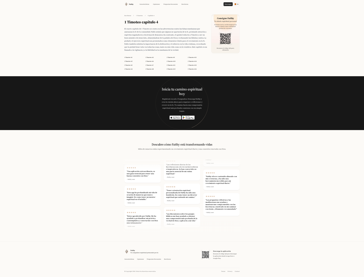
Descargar (228, 4)
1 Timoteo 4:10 (171, 61)
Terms (223, 271)
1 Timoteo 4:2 (128, 61)
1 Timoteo (139, 15)
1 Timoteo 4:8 (150, 69)
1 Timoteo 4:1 (128, 57)
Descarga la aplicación (222, 251)
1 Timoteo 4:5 (150, 57)
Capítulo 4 (151, 15)
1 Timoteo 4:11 (171, 65)
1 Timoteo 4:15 (192, 65)
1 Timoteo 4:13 (192, 57)
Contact (237, 271)
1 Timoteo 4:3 (128, 65)
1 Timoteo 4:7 (150, 65)
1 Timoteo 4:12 (171, 69)
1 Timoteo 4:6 (150, 61)
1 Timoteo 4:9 (171, 57)
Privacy (230, 271)
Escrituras (127, 15)
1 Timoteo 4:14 (192, 61)
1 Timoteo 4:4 (128, 69)
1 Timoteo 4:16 (192, 69)
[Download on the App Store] (175, 117)
